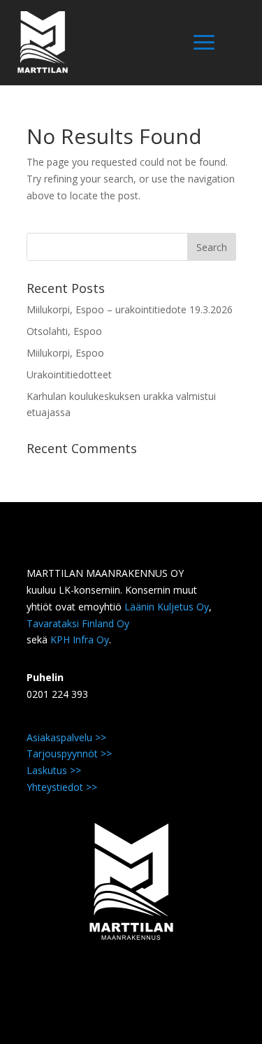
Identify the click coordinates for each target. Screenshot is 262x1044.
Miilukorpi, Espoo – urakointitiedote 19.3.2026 (130, 309)
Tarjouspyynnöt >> (69, 753)
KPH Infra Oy (79, 639)
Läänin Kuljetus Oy (166, 606)
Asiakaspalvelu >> (66, 737)
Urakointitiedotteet (69, 374)
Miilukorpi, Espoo (65, 352)
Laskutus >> (54, 770)
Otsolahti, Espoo (64, 331)
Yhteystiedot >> (62, 787)
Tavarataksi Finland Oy (78, 623)
